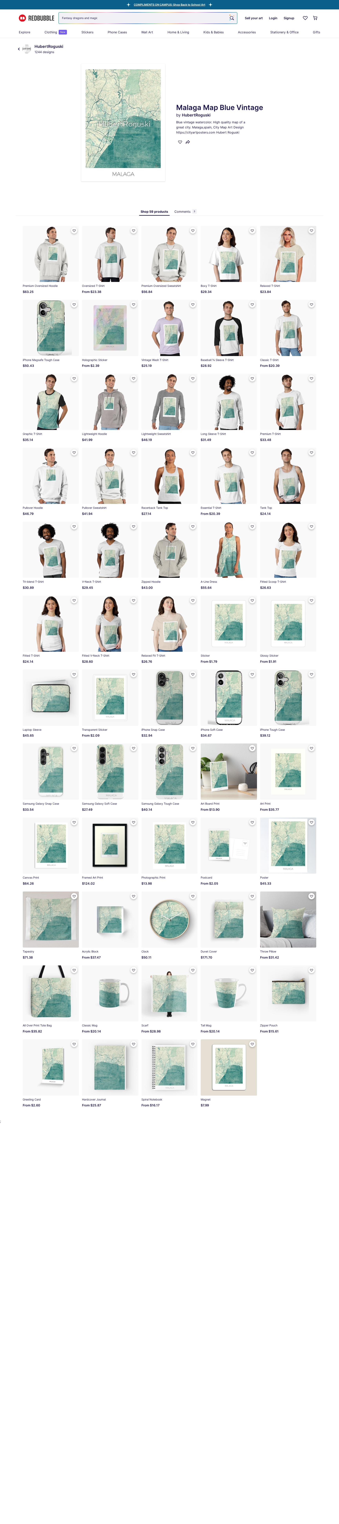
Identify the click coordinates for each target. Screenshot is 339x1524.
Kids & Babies (213, 32)
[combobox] (148, 18)
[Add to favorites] (180, 142)
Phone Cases (117, 32)
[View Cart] (315, 18)
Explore (24, 32)
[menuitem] (24, 32)
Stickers (87, 32)
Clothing (55, 32)
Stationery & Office (284, 32)
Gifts (316, 32)
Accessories (247, 32)
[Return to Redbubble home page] (36, 18)
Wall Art (147, 32)
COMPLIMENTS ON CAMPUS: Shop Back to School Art (169, 4)
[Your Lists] (305, 18)
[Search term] (231, 18)
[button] (169, 4)
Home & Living (178, 32)
